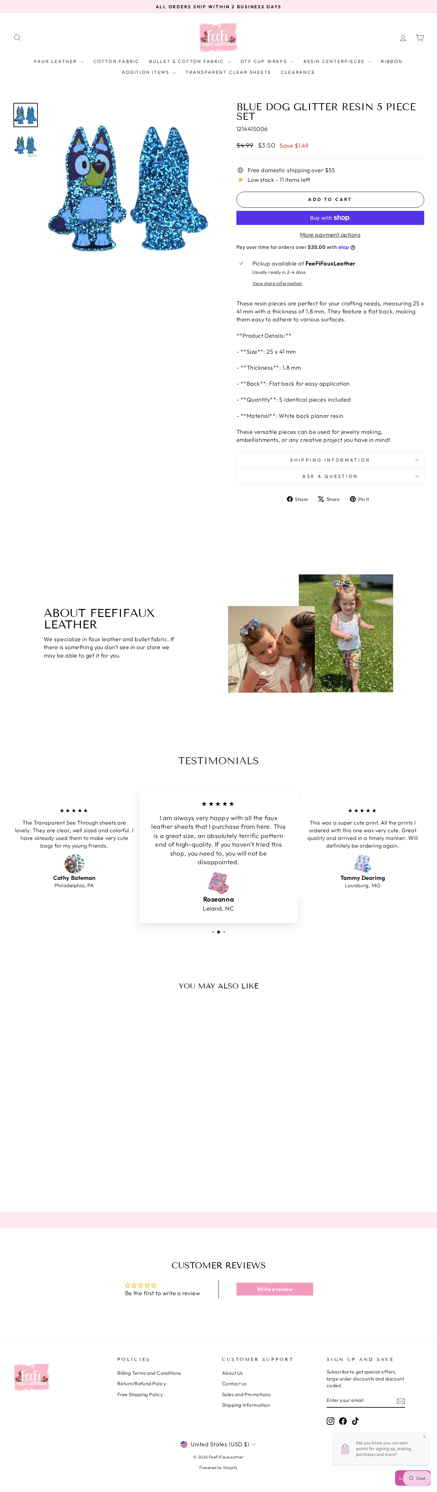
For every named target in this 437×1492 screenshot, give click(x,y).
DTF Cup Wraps (265, 61)
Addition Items (146, 72)
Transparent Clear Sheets (228, 72)
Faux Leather (56, 61)
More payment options (330, 234)
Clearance (298, 72)
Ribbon (392, 61)
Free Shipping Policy (140, 1394)
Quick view (62, 1144)
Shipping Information (246, 1405)
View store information (277, 283)
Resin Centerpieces (335, 61)
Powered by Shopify (218, 1467)
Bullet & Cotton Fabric (187, 61)
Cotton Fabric (116, 61)
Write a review (274, 1289)
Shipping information (330, 460)
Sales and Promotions (246, 1394)
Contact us (234, 1383)
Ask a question (330, 476)
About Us (232, 1373)
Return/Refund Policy (141, 1383)
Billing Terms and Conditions (149, 1373)
